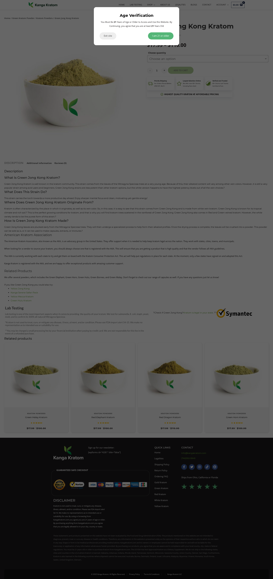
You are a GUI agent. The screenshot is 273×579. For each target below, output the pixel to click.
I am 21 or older (160, 35)
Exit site (108, 35)
